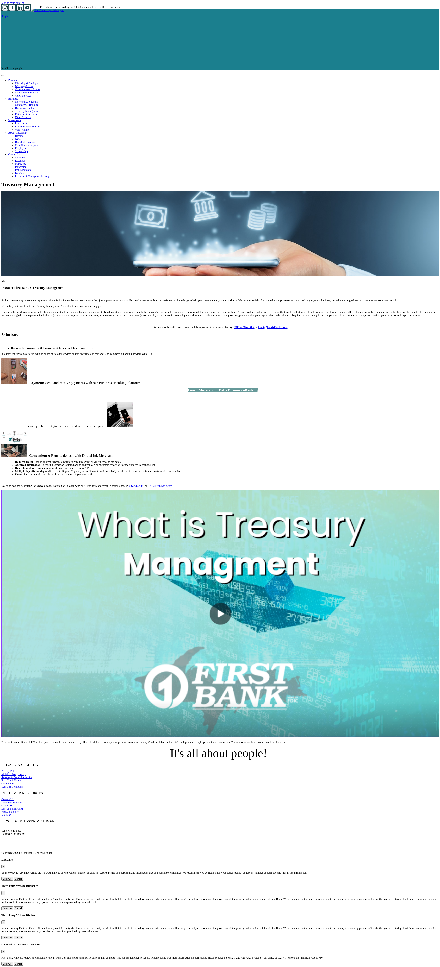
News (18, 138)
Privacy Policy (9, 771)
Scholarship (21, 151)
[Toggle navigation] (2, 75)
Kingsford (20, 173)
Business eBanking (25, 107)
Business (13, 98)
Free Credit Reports (12, 780)
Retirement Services (26, 114)
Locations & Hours (11, 802)
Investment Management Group (32, 176)
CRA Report (8, 783)
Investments (14, 120)
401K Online (22, 129)
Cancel (18, 879)
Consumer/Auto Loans (27, 89)
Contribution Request (26, 145)
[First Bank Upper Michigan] (47, 10)
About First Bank (17, 132)
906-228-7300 (244, 327)
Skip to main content (12, 2)
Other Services (23, 95)
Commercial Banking (26, 104)
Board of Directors (25, 142)
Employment (22, 148)
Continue (7, 879)
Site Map (6, 814)
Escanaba (20, 160)
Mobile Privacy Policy (13, 774)
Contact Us (14, 154)
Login (5, 16)
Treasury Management (27, 111)
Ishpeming (20, 166)
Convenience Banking (27, 92)
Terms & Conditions (12, 786)
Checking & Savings (26, 83)
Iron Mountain (23, 169)
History (19, 135)
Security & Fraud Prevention (16, 777)
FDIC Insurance (10, 811)
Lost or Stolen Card (12, 808)
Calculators (7, 805)
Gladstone (20, 157)
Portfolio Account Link (27, 126)
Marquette (20, 163)
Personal (13, 80)
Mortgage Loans (24, 86)
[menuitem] (223, 88)
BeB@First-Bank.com (273, 327)
